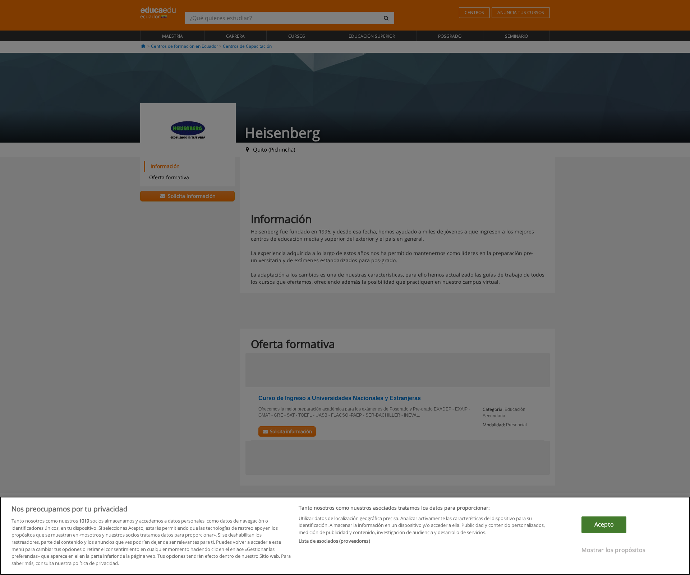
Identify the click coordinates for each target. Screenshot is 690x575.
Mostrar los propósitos (613, 549)
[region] (345, 536)
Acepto (604, 524)
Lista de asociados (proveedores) (334, 541)
